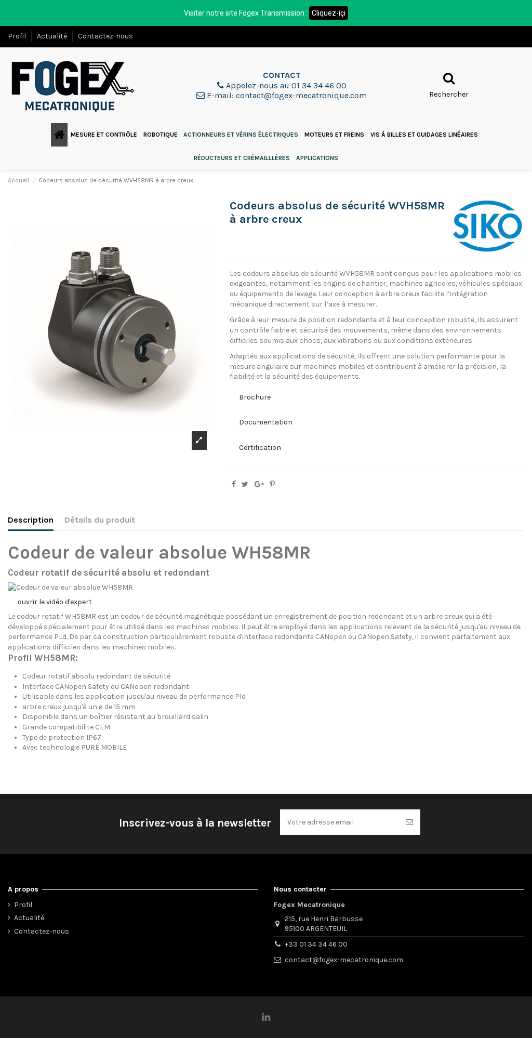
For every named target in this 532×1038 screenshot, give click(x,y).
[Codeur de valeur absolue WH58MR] (70, 586)
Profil (18, 36)
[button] (104, 135)
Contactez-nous (105, 36)
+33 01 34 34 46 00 (316, 944)
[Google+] (259, 484)
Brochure (255, 397)
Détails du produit (99, 520)
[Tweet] (245, 484)
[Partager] (234, 484)
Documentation (265, 422)
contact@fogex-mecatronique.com (344, 959)
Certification (260, 447)
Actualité (53, 36)
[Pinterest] (272, 484)
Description (31, 520)
